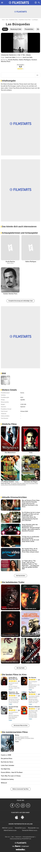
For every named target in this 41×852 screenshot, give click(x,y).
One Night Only (5, 769)
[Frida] (30, 438)
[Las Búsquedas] (20, 43)
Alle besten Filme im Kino (20, 725)
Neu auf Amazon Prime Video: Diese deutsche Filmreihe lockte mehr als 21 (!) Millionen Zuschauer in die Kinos (31, 503)
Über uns (7, 837)
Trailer (10, 689)
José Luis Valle (10, 57)
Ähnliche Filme (9, 424)
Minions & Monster (34, 706)
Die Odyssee (32, 677)
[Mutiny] (7, 743)
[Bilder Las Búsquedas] (5, 380)
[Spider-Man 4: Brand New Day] (4, 681)
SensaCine (18, 828)
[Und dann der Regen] (30, 468)
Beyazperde (32, 828)
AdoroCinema (8, 830)
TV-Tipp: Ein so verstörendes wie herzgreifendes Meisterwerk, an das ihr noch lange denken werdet (30, 539)
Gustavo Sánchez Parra (10, 293)
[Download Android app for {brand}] (23, 817)
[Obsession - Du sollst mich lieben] (4, 695)
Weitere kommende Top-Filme (20, 789)
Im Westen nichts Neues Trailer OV (10, 635)
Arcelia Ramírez (13, 59)
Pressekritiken (20, 64)
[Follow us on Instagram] (23, 805)
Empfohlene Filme (13, 19)
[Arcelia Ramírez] (10, 247)
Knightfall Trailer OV (30, 662)
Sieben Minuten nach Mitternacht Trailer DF (10, 662)
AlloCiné (4, 828)
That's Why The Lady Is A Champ (10, 776)
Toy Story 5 (32, 692)
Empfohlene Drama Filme (25, 19)
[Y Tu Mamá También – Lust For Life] (10, 468)
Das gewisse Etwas (6, 758)
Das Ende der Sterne (7, 762)
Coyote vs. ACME (6, 755)
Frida (30, 452)
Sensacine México (28, 830)
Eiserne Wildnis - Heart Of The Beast (11, 772)
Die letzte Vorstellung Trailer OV (30, 635)
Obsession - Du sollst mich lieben (14, 692)
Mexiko (22, 393)
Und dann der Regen (30, 481)
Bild (4, 373)
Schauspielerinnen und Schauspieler (20, 233)
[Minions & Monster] (24, 710)
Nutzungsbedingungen (29, 837)
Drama (29, 55)
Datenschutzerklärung (15, 838)
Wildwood (4, 783)
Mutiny (17, 735)
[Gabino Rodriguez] (30, 247)
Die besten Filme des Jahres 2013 (20, 483)
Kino (7, 19)
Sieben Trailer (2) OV (30, 608)
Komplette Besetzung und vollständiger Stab (20, 300)
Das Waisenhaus (10, 452)
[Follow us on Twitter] (17, 805)
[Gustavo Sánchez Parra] (10, 279)
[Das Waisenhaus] (10, 438)
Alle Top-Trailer (20, 668)
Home (3, 19)
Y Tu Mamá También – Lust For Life (12, 481)
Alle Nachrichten (20, 575)
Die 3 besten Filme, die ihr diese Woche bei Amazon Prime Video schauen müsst (30, 550)
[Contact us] (28, 805)
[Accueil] (19, 2)
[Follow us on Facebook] (12, 805)
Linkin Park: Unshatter (7, 765)
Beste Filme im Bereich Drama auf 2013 (15, 484)
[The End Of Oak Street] (4, 710)
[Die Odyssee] (24, 681)
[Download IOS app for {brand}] (17, 817)
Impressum (18, 837)
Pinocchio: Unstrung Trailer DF (10, 608)
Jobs (12, 837)
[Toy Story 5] (24, 695)
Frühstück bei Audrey (7, 779)
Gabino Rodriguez (25, 59)
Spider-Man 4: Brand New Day (13, 678)
